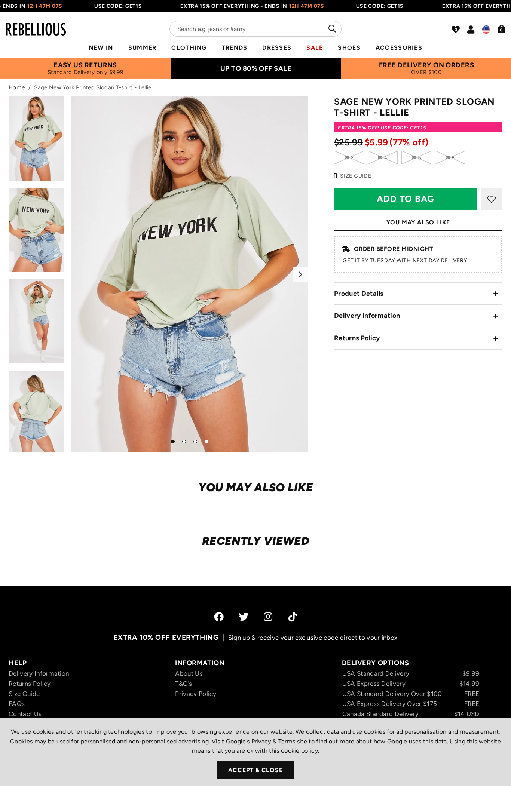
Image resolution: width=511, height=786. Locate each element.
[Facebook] (219, 616)
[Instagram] (268, 616)
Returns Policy (357, 338)
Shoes (349, 47)
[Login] (470, 29)
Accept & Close (255, 770)
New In (101, 47)
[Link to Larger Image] (189, 274)
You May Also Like (418, 222)
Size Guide (24, 693)
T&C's (183, 683)
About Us (189, 673)
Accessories (399, 47)
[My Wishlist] (456, 29)
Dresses (276, 47)
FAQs (17, 703)
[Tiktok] (292, 616)
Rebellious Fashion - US (36, 25)
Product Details (358, 293)
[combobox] (255, 29)
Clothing (188, 47)
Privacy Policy (195, 693)
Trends (235, 47)
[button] (501, 29)
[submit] (331, 29)
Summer (142, 47)
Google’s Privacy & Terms (261, 741)
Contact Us (25, 714)
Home (17, 87)
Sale (314, 47)
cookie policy (299, 750)
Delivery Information (367, 315)
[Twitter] (243, 616)
